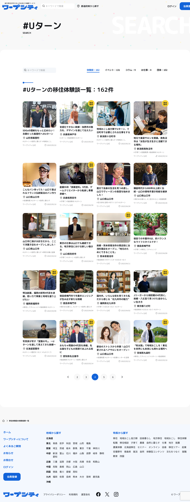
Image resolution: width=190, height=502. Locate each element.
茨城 (62, 448)
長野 (88, 453)
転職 (115, 442)
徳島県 (127, 451)
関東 (48, 448)
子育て (134, 442)
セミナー (142, 447)
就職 (184, 451)
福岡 (55, 476)
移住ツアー (174, 447)
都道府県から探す (90, 6)
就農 (177, 442)
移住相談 (124, 442)
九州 (48, 476)
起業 (184, 447)
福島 (88, 443)
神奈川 (96, 448)
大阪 (75, 461)
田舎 (164, 447)
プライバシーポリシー (54, 494)
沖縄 (48, 481)
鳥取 (55, 466)
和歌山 (96, 461)
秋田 (68, 443)
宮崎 (88, 476)
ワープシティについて (15, 439)
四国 (48, 471)
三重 (55, 461)
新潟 (55, 453)
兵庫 (82, 461)
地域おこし (169, 438)
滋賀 (62, 461)
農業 (142, 442)
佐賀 (62, 476)
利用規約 (73, 494)
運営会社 (85, 494)
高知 (75, 471)
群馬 (75, 448)
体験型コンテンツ (155, 451)
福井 (75, 453)
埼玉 (55, 448)
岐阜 (95, 453)
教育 (115, 456)
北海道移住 (129, 447)
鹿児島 (96, 476)
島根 (62, 466)
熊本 (75, 476)
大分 (82, 476)
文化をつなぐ (173, 451)
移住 (115, 438)
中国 (48, 466)
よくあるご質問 (12, 446)
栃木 (68, 448)
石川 (68, 453)
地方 (171, 442)
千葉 (88, 448)
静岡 (102, 453)
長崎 (68, 476)
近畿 (48, 461)
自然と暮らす (153, 442)
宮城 (75, 443)
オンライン (154, 447)
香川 (62, 471)
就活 (135, 451)
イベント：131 (112, 70)
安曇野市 (117, 451)
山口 (82, 466)
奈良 (88, 461)
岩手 (62, 443)
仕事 (164, 442)
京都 (68, 461)
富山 (62, 453)
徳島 (55, 471)
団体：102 (162, 70)
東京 (82, 448)
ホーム (7, 432)
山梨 (82, 453)
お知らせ (8, 453)
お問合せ (8, 460)
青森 (55, 443)
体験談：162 (93, 70)
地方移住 (157, 438)
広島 (75, 466)
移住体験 (182, 438)
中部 (48, 453)
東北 (48, 443)
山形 (82, 443)
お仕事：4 (146, 70)
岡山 (68, 466)
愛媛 (68, 471)
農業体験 (117, 447)
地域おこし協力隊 (129, 438)
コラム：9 (130, 70)
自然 (142, 451)
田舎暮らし (145, 438)
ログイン (171, 6)
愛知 (55, 456)
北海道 (49, 438)
